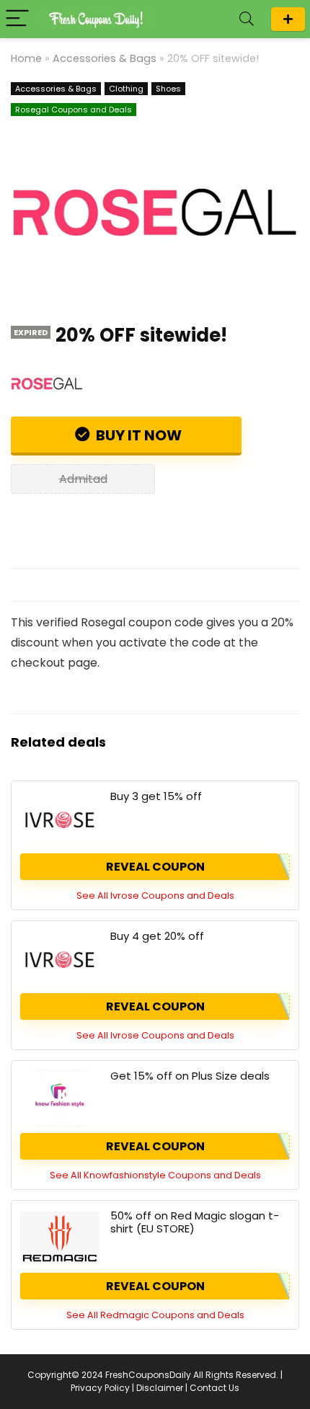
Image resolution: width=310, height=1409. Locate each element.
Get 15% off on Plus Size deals (190, 1075)
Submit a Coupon (288, 19)
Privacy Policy (100, 1388)
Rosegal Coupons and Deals (73, 109)
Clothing (126, 88)
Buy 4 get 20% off (157, 935)
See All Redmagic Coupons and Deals (155, 1315)
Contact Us (214, 1388)
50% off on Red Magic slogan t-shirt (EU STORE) (194, 1222)
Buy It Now (137, 435)
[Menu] (17, 19)
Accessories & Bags (104, 58)
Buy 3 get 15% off (156, 796)
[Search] (246, 19)
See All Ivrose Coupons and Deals (155, 895)
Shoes (168, 88)
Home (26, 58)
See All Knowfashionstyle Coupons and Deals (155, 1175)
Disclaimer (159, 1388)
